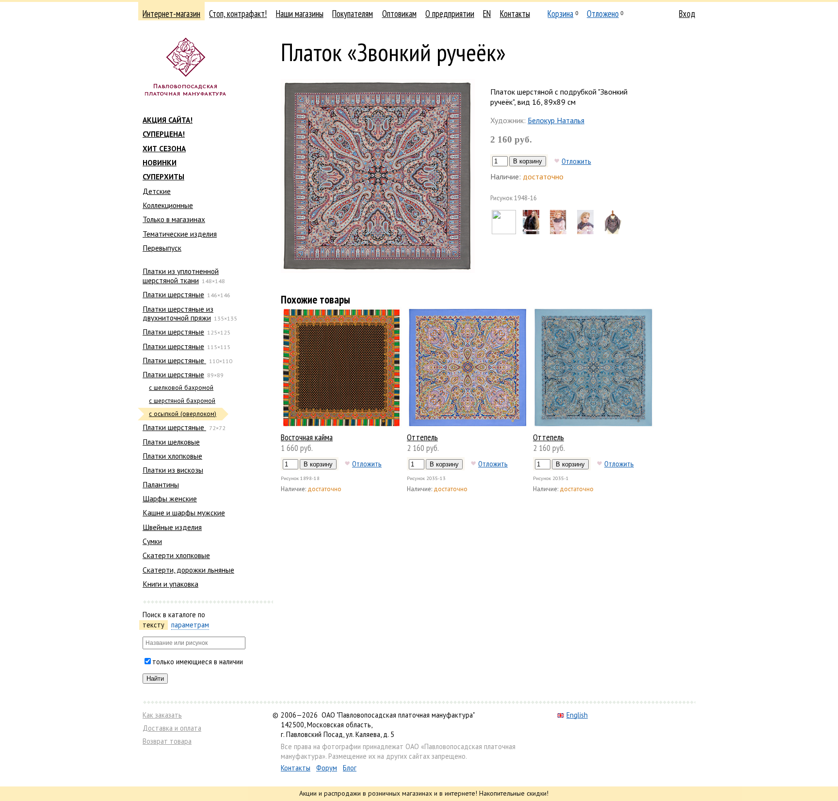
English (577, 715)
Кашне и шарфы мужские (184, 512)
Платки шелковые (171, 442)
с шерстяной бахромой (182, 401)
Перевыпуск (162, 248)
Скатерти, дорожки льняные (188, 570)
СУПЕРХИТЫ (163, 176)
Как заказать (162, 715)
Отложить (576, 161)
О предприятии (449, 13)
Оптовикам (399, 13)
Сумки (152, 541)
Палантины (161, 484)
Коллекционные (168, 205)
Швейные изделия (172, 527)
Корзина (560, 13)
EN (487, 13)
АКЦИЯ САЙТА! (168, 120)
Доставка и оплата (172, 728)
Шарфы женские (170, 498)
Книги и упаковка (170, 584)
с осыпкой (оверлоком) (182, 414)
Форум (326, 767)
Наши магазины (299, 13)
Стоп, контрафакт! (238, 13)
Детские (157, 191)
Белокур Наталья (556, 120)
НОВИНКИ (160, 162)
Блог (349, 767)
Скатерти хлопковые (176, 555)
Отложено (603, 13)
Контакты (515, 13)
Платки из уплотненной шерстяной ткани (181, 275)
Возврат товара (167, 741)
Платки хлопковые (172, 456)
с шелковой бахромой (181, 388)
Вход (687, 13)
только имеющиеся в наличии (197, 661)
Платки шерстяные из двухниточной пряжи (178, 313)
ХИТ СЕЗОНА (164, 148)
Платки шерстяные (173, 294)
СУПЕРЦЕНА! (164, 134)
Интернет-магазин (171, 13)
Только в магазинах (174, 219)
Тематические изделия (180, 234)
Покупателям (352, 13)
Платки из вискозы (173, 470)
